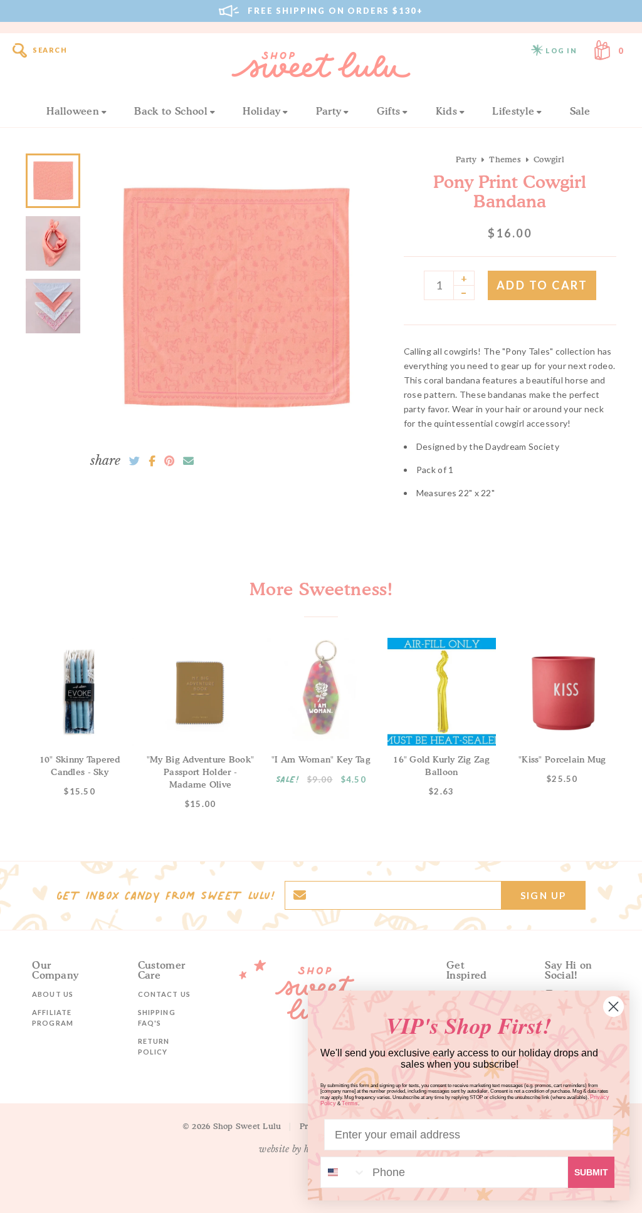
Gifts (389, 111)
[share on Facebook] (152, 461)
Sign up (543, 895)
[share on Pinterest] (169, 461)
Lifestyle (513, 111)
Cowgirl (549, 159)
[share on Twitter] (134, 461)
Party (329, 111)
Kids (446, 111)
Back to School (170, 111)
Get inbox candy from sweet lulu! (165, 895)
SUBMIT (591, 1172)
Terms (350, 1103)
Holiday (261, 111)
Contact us (164, 994)
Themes (505, 159)
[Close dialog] (613, 1007)
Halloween (72, 111)
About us (52, 994)
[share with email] (188, 461)
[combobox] (343, 1172)
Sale (580, 111)
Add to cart (542, 285)
